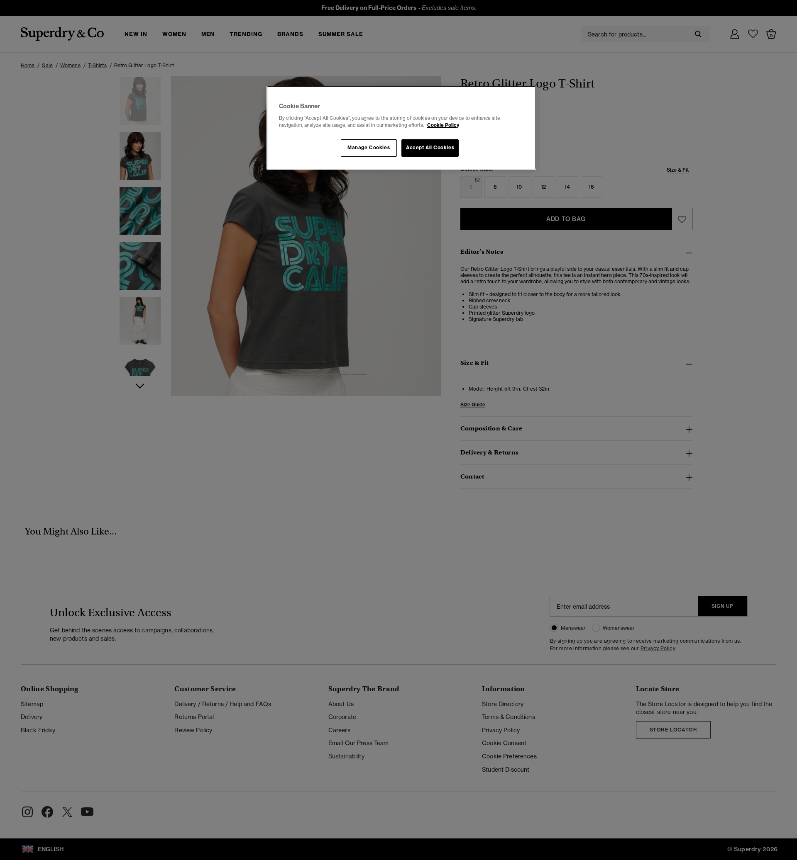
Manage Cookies (368, 148)
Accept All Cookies (430, 148)
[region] (401, 128)
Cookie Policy (443, 125)
